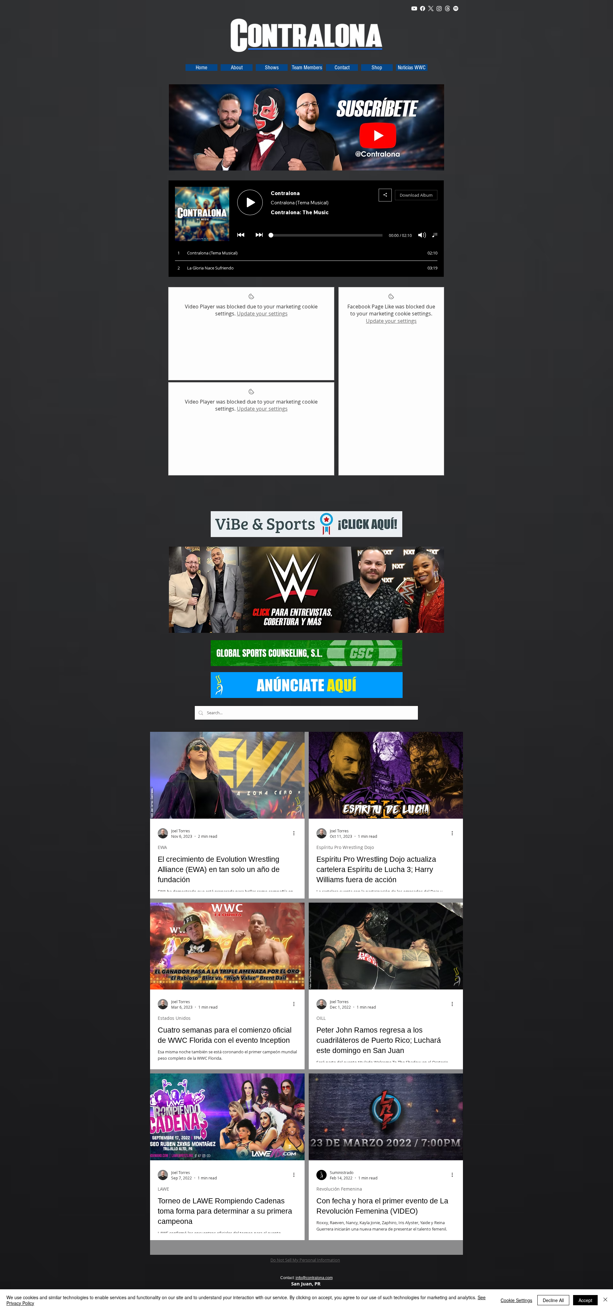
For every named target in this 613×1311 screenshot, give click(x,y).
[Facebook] (422, 8)
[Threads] (447, 8)
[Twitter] (431, 8)
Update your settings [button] (262, 313)
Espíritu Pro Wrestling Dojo (345, 847)
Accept (585, 1300)
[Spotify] (455, 8)
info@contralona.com (314, 1278)
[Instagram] (439, 8)
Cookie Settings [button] (516, 1300)
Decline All (553, 1300)
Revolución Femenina (339, 1189)
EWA (162, 847)
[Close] (605, 1300)
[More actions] (296, 833)
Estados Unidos (174, 1018)
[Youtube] (414, 8)
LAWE (163, 1189)
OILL (321, 1018)
